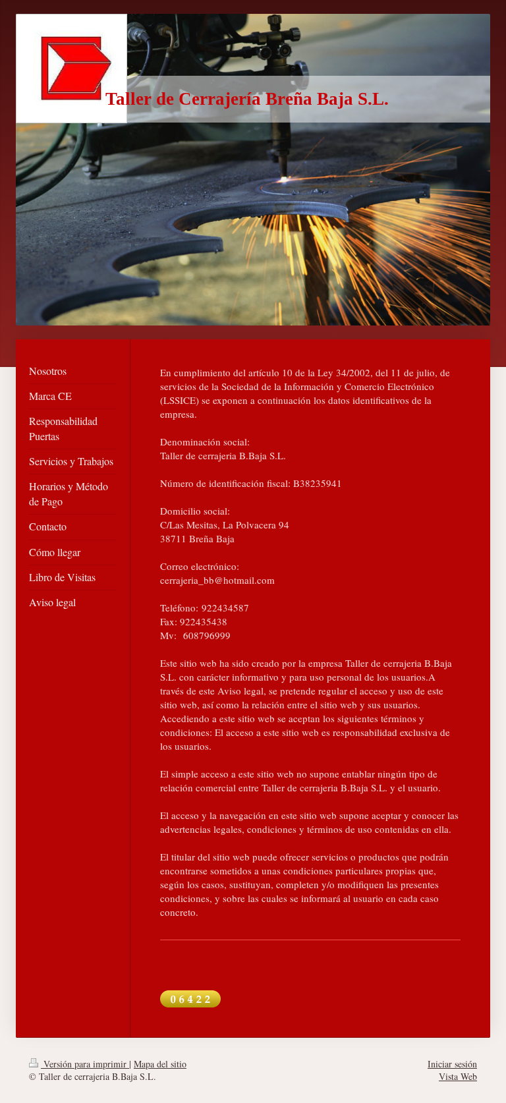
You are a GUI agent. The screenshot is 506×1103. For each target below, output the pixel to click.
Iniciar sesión (452, 1064)
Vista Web (458, 1076)
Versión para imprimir (85, 1064)
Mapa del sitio (160, 1064)
